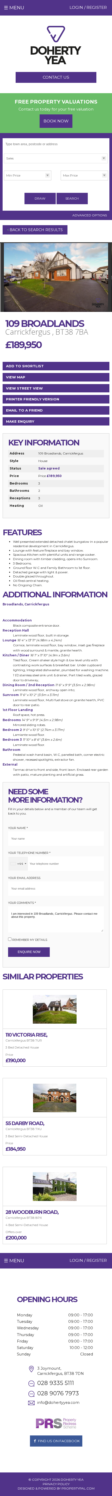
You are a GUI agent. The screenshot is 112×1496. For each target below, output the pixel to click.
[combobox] (18, 864)
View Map (15, 377)
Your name (18, 828)
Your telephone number (29, 853)
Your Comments (22, 903)
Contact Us (56, 77)
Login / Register (88, 7)
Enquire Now (29, 952)
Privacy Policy (56, 1484)
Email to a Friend (24, 410)
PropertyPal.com (78, 1488)
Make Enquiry (20, 421)
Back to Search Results (36, 230)
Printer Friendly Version (32, 399)
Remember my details (29, 940)
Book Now (56, 121)
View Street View (24, 388)
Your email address (24, 878)
